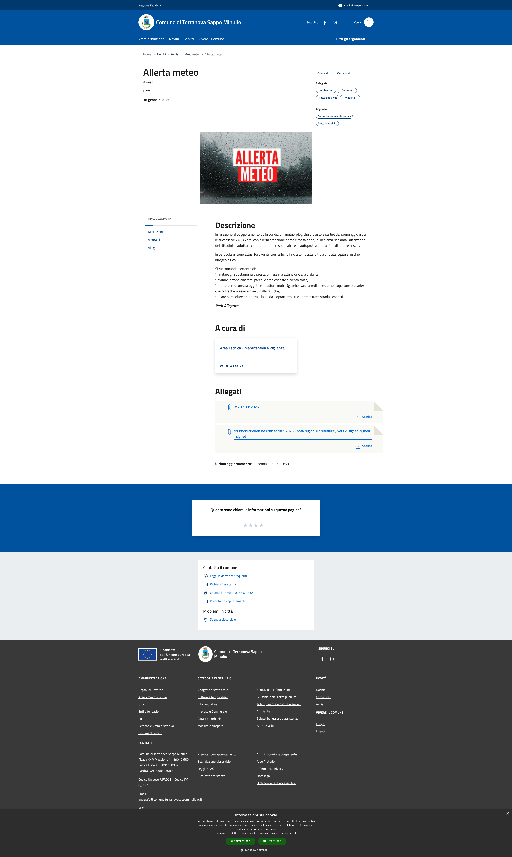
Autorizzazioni (266, 725)
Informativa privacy (270, 768)
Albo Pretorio (266, 761)
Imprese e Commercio (212, 711)
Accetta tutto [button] (240, 841)
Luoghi (320, 724)
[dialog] (256, 833)
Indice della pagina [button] (159, 219)
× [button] (507, 813)
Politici (143, 718)
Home (147, 54)
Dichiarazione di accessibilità (276, 783)
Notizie (321, 689)
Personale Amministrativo (156, 725)
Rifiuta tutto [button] (272, 841)
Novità (161, 54)
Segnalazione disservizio (214, 761)
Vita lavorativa (207, 704)
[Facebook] (323, 22)
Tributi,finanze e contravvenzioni (279, 704)
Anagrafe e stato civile (213, 689)
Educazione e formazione (274, 689)
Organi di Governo (150, 689)
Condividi (323, 73)
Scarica (367, 416)
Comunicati (323, 697)
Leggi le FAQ (206, 768)
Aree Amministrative (152, 697)
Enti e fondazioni (149, 711)
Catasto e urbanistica (212, 718)
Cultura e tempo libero (213, 697)
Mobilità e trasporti (211, 725)
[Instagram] (333, 22)
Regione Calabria (149, 5)
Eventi (320, 731)
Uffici (141, 704)
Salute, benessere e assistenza (277, 718)
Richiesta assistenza (211, 775)
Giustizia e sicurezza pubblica (276, 696)
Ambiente (192, 54)
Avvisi (175, 54)
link (294, 833)
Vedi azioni (343, 73)
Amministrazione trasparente (277, 754)
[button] (255, 850)
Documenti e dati (150, 733)
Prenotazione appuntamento (217, 754)
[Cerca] (369, 22)
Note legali (264, 775)
